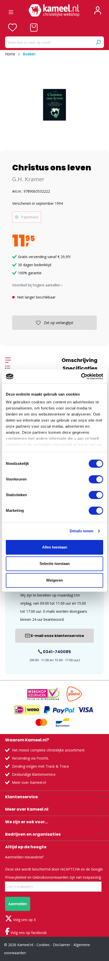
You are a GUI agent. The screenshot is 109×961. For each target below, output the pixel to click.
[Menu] (11, 10)
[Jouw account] (97, 10)
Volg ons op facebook (28, 932)
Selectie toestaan (55, 563)
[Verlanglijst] (12, 27)
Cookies (43, 944)
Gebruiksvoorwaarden (50, 877)
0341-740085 (56, 652)
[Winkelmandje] (34, 27)
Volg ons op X (24, 919)
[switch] (96, 479)
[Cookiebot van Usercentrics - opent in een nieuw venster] (81, 376)
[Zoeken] (98, 42)
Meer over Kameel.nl (29, 782)
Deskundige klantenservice (34, 774)
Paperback (29, 217)
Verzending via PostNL (30, 758)
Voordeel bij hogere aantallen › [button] (37, 285)
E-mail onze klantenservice (57, 635)
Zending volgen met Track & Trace (40, 766)
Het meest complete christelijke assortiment (48, 750)
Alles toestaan (54, 547)
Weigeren (54, 580)
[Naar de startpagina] (54, 10)
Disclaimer (61, 944)
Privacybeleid (15, 877)
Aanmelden (17, 903)
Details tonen (81, 531)
